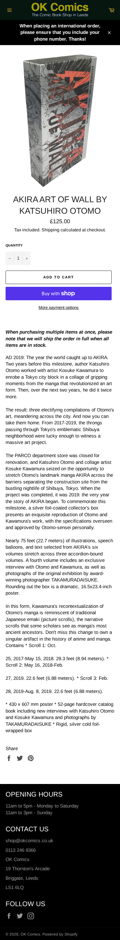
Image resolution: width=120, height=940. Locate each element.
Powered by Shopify (60, 934)
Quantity (14, 245)
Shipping (50, 229)
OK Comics (30, 934)
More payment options (59, 307)
